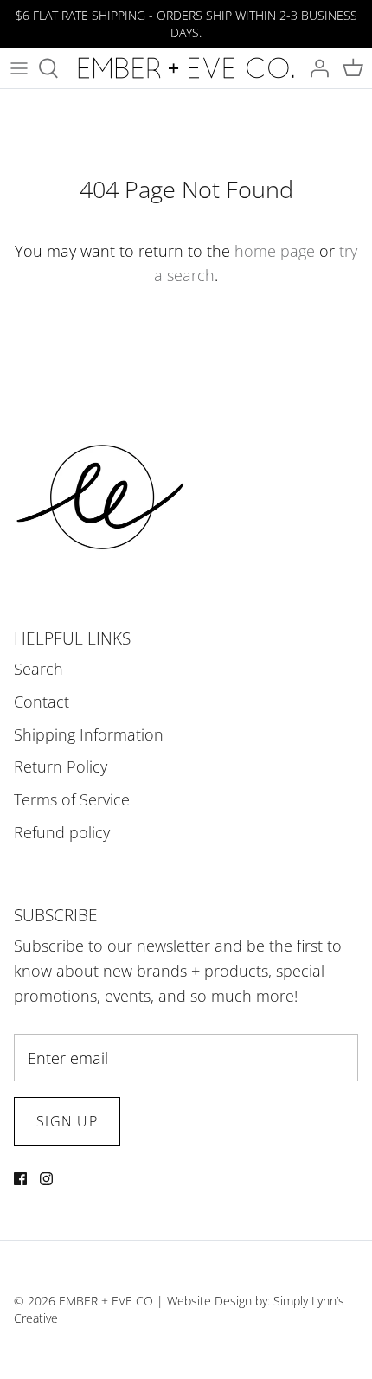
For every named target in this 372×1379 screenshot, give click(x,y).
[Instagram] (46, 1178)
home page (274, 251)
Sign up (67, 1121)
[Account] (315, 68)
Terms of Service (72, 799)
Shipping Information (89, 734)
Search (38, 668)
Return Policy (60, 766)
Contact (41, 701)
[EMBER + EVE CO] (186, 68)
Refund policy (62, 832)
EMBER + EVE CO (106, 1300)
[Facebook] (20, 1178)
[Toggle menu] (19, 68)
